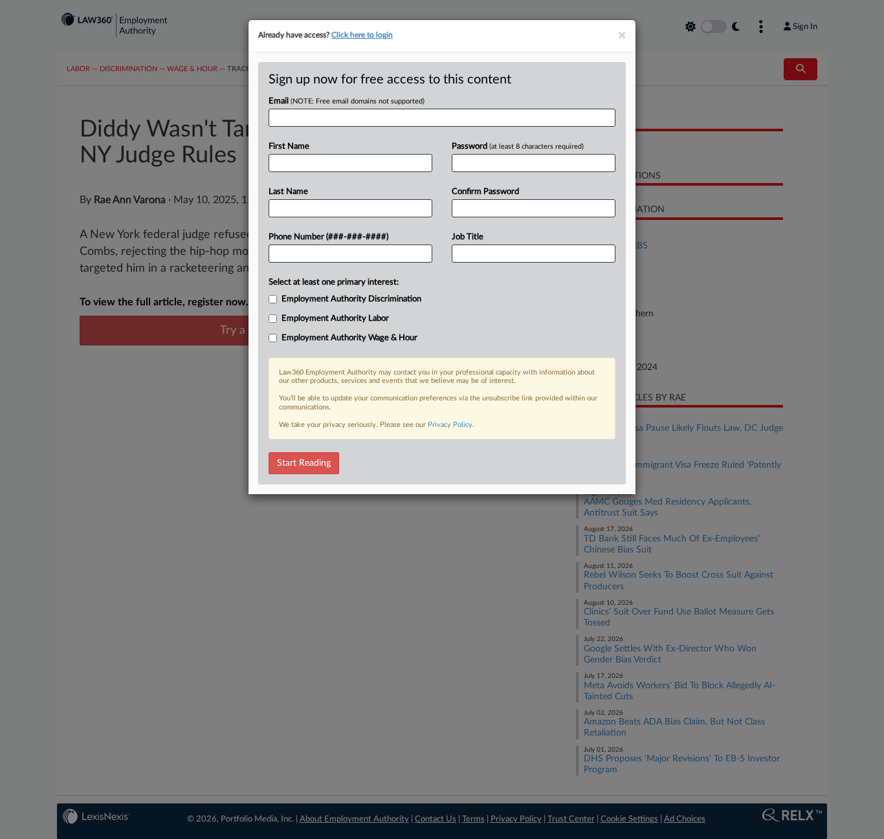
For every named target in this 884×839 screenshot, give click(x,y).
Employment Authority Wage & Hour (349, 338)
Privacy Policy (450, 424)
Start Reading (304, 463)
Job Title (467, 237)
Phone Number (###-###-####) (328, 237)
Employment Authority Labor (335, 318)
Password (518, 146)
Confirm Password (485, 192)
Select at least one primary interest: (334, 282)
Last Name (288, 192)
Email (347, 101)
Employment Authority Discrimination (351, 299)
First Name (289, 146)
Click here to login (362, 35)
